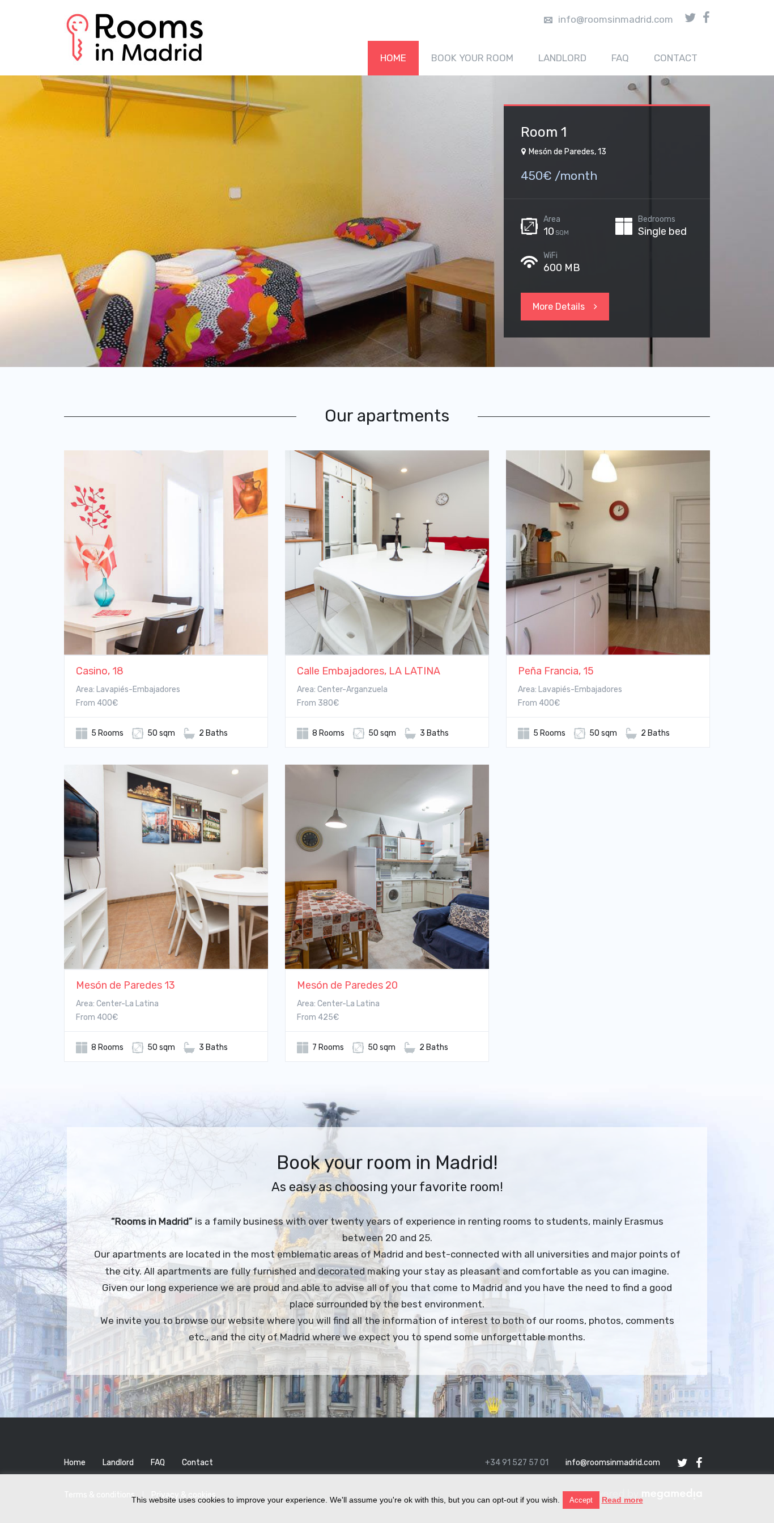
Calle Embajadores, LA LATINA (368, 671)
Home (393, 58)
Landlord (562, 58)
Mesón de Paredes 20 (347, 985)
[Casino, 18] (166, 553)
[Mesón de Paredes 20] (387, 867)
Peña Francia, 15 (556, 671)
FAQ (620, 58)
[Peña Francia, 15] (608, 553)
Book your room (472, 58)
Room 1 (544, 132)
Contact (676, 58)
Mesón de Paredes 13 (125, 985)
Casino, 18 (100, 671)
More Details (559, 306)
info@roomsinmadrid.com (615, 19)
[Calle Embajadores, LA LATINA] (387, 553)
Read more (622, 1499)
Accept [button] (581, 1500)
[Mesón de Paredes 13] (166, 867)
